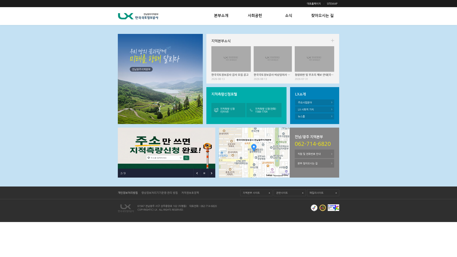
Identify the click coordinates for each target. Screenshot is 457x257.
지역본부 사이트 (251, 192)
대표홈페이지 (314, 3)
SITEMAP (332, 3)
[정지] (204, 173)
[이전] (197, 173)
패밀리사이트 (316, 192)
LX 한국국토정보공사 (138, 16)
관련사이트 (282, 192)
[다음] (211, 173)
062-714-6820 (209, 206)
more (332, 40)
